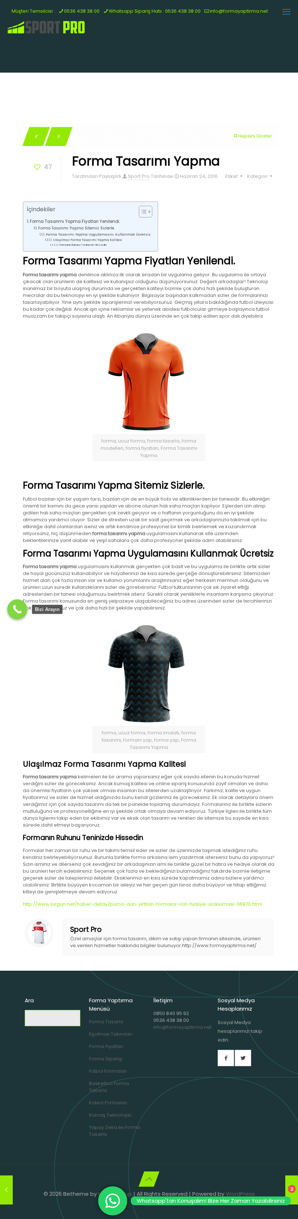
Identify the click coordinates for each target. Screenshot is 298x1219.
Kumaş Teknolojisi (110, 1115)
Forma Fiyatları (106, 1046)
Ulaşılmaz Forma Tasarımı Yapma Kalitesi (87, 240)
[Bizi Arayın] (17, 609)
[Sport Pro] (46, 27)
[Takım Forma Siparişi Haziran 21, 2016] (6, 1189)
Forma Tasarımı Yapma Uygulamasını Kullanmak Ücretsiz (98, 234)
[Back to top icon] (148, 1179)
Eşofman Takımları (110, 1034)
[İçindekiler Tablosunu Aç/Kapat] (141, 211)
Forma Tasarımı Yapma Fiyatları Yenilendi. (75, 221)
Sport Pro (139, 176)
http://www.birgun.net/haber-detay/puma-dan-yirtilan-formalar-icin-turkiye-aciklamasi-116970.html (142, 904)
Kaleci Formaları (108, 1102)
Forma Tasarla (106, 1021)
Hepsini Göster (255, 135)
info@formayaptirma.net (182, 1027)
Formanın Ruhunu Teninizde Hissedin (83, 245)
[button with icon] (226, 1058)
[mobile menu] (286, 12)
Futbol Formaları (108, 1071)
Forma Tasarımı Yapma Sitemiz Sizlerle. (76, 228)
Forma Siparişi (105, 1058)
